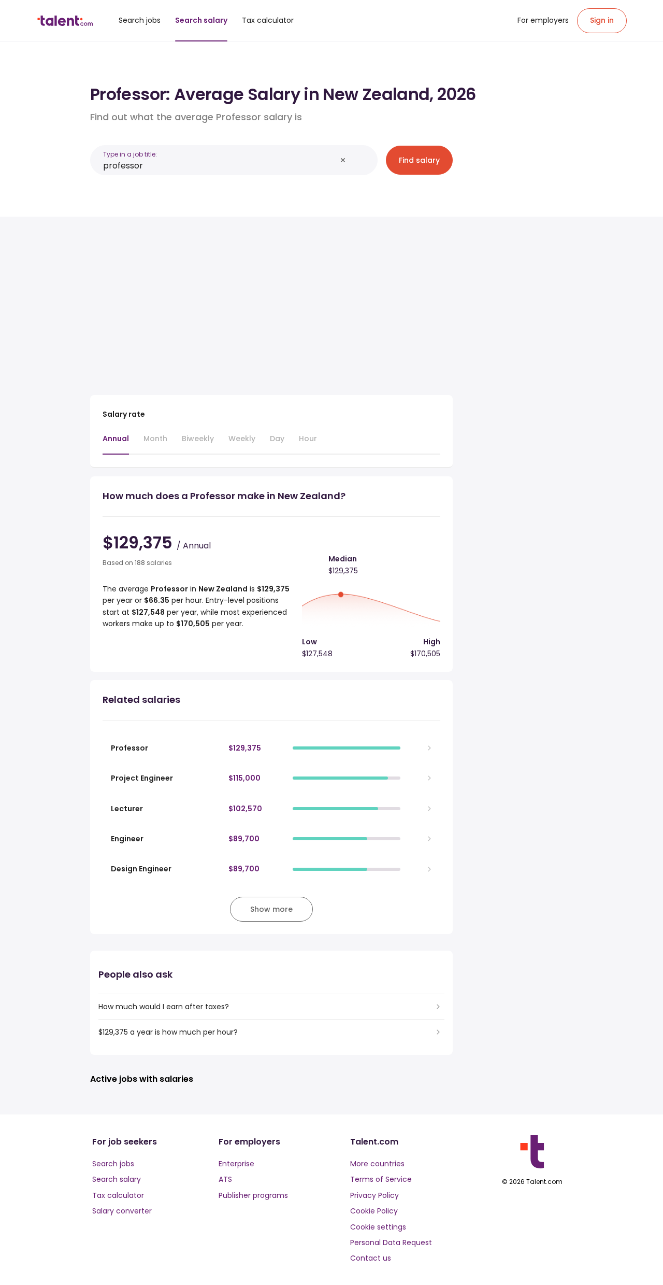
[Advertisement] (271, 301)
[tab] (116, 444)
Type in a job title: (130, 154)
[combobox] (219, 165)
